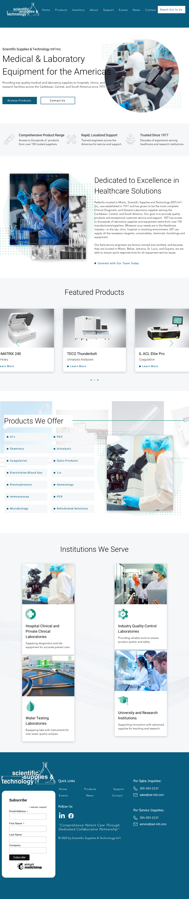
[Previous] (17, 343)
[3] (97, 380)
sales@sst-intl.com (152, 795)
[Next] (171, 343)
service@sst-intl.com (153, 824)
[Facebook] (71, 815)
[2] (94, 380)
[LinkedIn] (62, 815)
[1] (91, 380)
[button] (61, 9)
